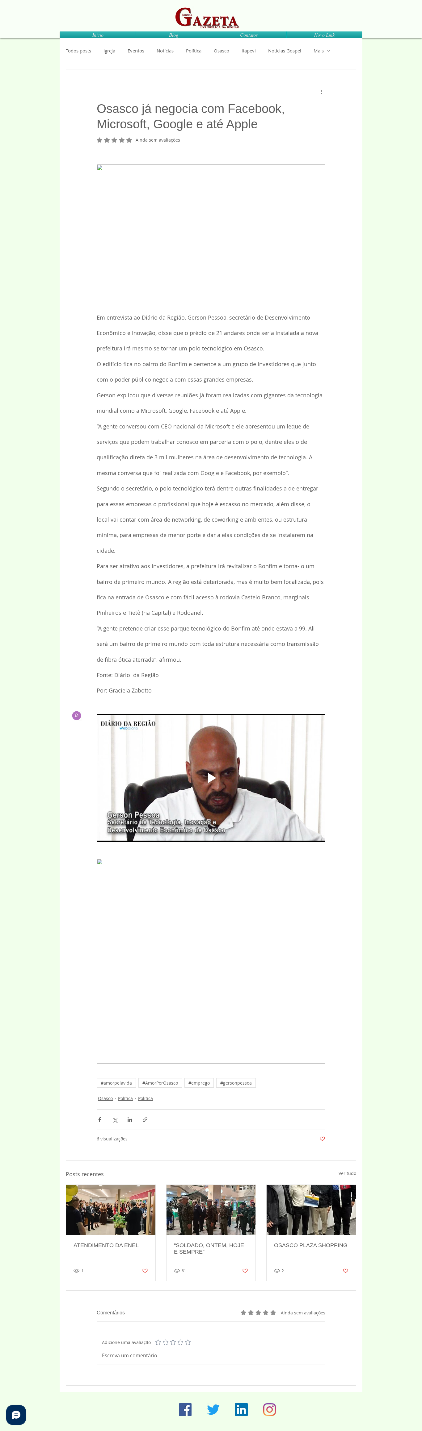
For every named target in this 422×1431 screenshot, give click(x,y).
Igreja (109, 51)
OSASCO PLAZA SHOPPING (311, 1245)
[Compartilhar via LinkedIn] (130, 1120)
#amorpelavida (116, 1083)
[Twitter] (213, 1409)
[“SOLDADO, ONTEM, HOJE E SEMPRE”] (211, 1210)
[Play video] (211, 778)
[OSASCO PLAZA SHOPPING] (311, 1210)
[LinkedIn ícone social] (241, 1409)
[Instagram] (269, 1409)
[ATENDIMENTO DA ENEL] (110, 1210)
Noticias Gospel (284, 51)
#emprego (199, 1083)
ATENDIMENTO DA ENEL (106, 1245)
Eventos (136, 51)
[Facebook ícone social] (185, 1409)
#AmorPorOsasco (160, 1083)
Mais (319, 51)
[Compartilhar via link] (145, 1120)
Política (193, 51)
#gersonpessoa (236, 1083)
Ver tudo (347, 1173)
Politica (145, 1098)
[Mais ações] (321, 91)
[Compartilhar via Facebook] (100, 1120)
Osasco (221, 51)
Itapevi (249, 51)
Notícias (165, 51)
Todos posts (78, 51)
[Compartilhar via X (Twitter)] (115, 1120)
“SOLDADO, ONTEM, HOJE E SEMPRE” (209, 1248)
